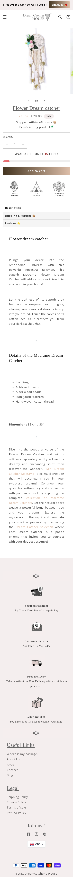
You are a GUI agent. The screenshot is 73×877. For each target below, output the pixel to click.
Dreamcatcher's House (40, 873)
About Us (13, 759)
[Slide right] (44, 101)
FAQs (10, 765)
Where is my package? (22, 754)
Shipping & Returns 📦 (20, 215)
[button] (5, 17)
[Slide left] (28, 101)
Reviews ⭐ (12, 223)
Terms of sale (16, 807)
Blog (10, 775)
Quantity (8, 136)
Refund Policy (16, 813)
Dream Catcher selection (34, 527)
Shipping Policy (17, 797)
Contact (12, 770)
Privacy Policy (16, 802)
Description (13, 208)
